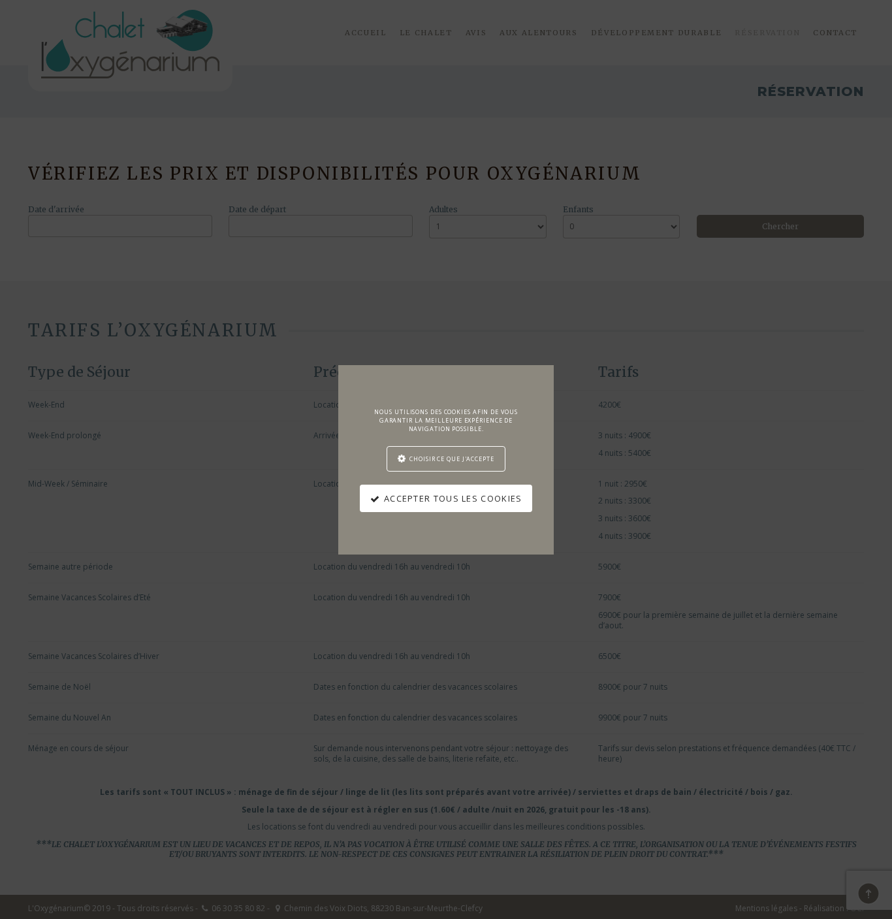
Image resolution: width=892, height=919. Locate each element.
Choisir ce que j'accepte (451, 459)
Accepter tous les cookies (453, 498)
